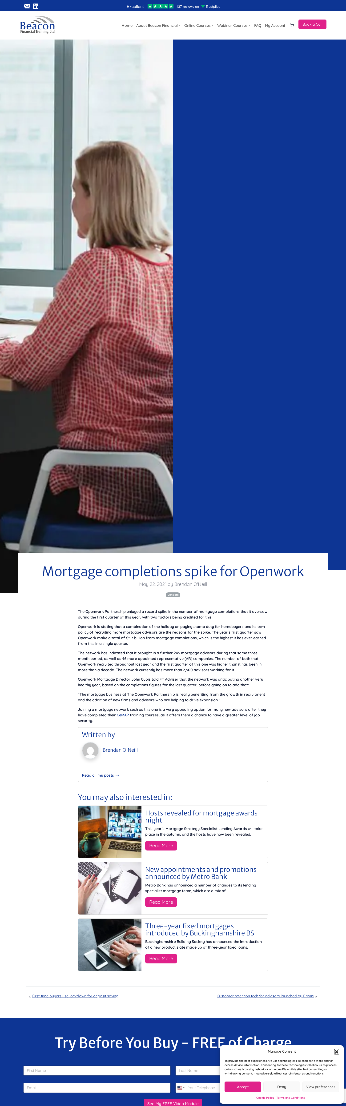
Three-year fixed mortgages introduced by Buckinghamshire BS (199, 930)
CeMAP (123, 715)
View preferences (320, 1087)
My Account (275, 25)
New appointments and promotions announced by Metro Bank (201, 873)
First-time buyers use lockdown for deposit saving (75, 996)
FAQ (257, 25)
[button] (336, 1051)
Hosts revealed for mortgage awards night (201, 817)
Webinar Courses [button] (232, 25)
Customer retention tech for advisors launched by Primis (265, 996)
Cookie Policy (265, 1097)
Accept (243, 1087)
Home (127, 25)
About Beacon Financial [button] (157, 25)
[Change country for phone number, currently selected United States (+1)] (180, 1088)
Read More (161, 845)
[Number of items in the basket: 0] (292, 25)
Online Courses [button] (197, 25)
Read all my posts (98, 775)
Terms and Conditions (290, 1097)
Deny (281, 1087)
